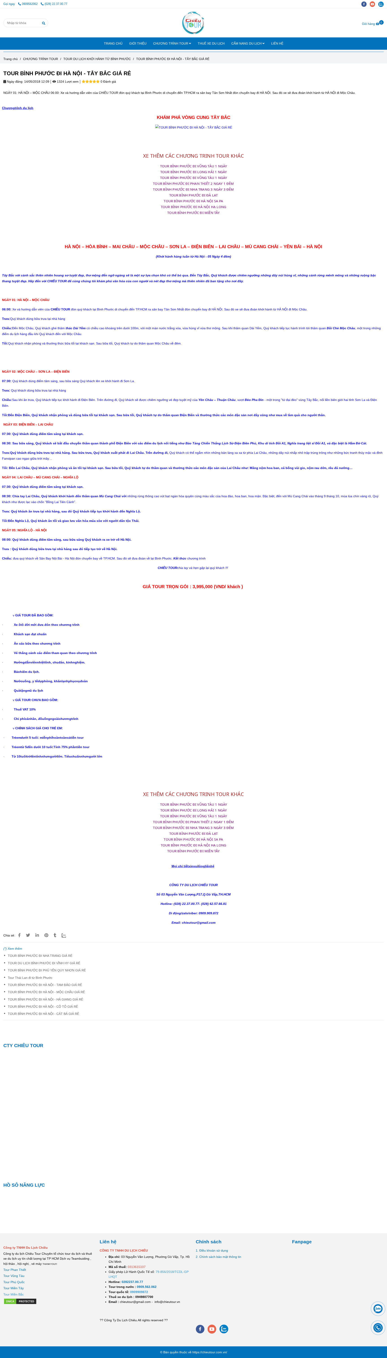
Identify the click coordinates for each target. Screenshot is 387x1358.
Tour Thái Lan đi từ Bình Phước (30, 977)
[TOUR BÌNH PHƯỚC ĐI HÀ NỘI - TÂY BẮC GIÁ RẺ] (193, 23)
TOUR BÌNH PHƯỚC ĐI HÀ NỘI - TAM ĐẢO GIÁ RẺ (45, 985)
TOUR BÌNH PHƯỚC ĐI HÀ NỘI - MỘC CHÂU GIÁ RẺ (46, 992)
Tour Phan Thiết (14, 1270)
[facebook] (365, 4)
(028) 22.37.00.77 (56, 4)
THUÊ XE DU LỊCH (211, 43)
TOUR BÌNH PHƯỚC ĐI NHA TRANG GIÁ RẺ (40, 956)
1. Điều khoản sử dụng (212, 1250)
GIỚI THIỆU (137, 43)
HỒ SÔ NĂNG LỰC (24, 1185)
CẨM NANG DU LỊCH (246, 43)
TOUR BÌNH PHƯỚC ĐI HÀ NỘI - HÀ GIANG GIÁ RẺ (45, 999)
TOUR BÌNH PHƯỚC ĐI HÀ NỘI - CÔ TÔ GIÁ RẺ (43, 1006)
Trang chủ (10, 59)
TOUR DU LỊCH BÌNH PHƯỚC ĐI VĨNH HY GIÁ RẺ (44, 963)
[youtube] (374, 4)
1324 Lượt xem (67, 81)
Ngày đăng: (14, 81)
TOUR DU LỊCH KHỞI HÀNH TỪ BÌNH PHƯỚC (97, 59)
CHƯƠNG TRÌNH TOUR (171, 43)
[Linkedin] (37, 935)
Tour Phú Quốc (14, 1282)
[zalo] (382, 4)
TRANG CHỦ (113, 43)
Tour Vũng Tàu (13, 1276)
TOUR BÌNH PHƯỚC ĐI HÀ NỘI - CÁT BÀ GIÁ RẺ (43, 1014)
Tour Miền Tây (13, 1288)
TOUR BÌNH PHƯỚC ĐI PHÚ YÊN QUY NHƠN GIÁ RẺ (47, 970)
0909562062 (30, 4)
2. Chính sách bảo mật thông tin (218, 1257)
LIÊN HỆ (277, 43)
